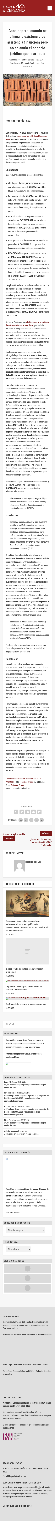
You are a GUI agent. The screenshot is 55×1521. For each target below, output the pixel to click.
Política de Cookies (40, 1364)
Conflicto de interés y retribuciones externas (26, 1004)
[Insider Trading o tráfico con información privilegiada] (27, 951)
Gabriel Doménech (11, 1131)
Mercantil (25, 63)
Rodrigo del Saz (27, 59)
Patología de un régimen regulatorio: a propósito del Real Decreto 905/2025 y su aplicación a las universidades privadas (26, 1098)
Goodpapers (15, 63)
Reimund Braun (17, 785)
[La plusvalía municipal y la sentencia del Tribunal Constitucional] (27, 981)
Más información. (13, 1212)
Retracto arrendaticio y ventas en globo (22, 1134)
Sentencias (34, 63)
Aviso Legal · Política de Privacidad (17, 1364)
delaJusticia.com (19, 1476)
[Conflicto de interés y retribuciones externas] (27, 998)
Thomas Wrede (26, 782)
